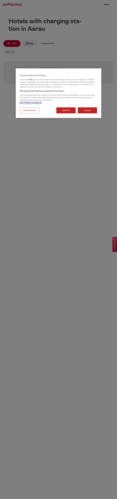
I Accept (87, 110)
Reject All (66, 110)
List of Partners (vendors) (30, 103)
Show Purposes (29, 110)
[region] (58, 93)
